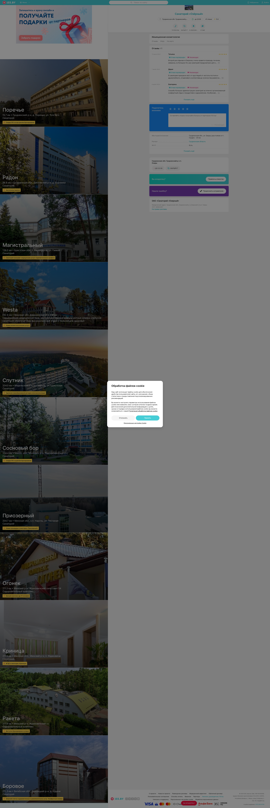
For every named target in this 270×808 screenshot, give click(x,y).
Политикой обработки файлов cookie (143, 411)
